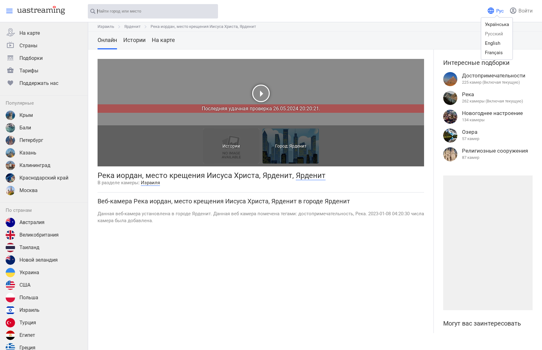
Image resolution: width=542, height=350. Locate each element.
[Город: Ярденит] (291, 162)
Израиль (29, 310)
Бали (25, 128)
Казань (27, 153)
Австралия (32, 222)
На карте (29, 33)
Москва (28, 190)
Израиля (150, 182)
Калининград (34, 165)
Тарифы (28, 71)
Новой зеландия (38, 260)
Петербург (31, 140)
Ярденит (132, 26)
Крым (26, 115)
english (492, 43)
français (494, 52)
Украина (29, 272)
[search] (210, 11)
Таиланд (29, 247)
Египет (27, 335)
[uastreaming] (39, 10)
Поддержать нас (38, 83)
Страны (28, 46)
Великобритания (39, 235)
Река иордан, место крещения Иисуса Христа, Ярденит (203, 26)
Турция (27, 323)
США (24, 285)
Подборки (31, 58)
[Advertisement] (487, 242)
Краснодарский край (43, 178)
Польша (28, 297)
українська (497, 24)
